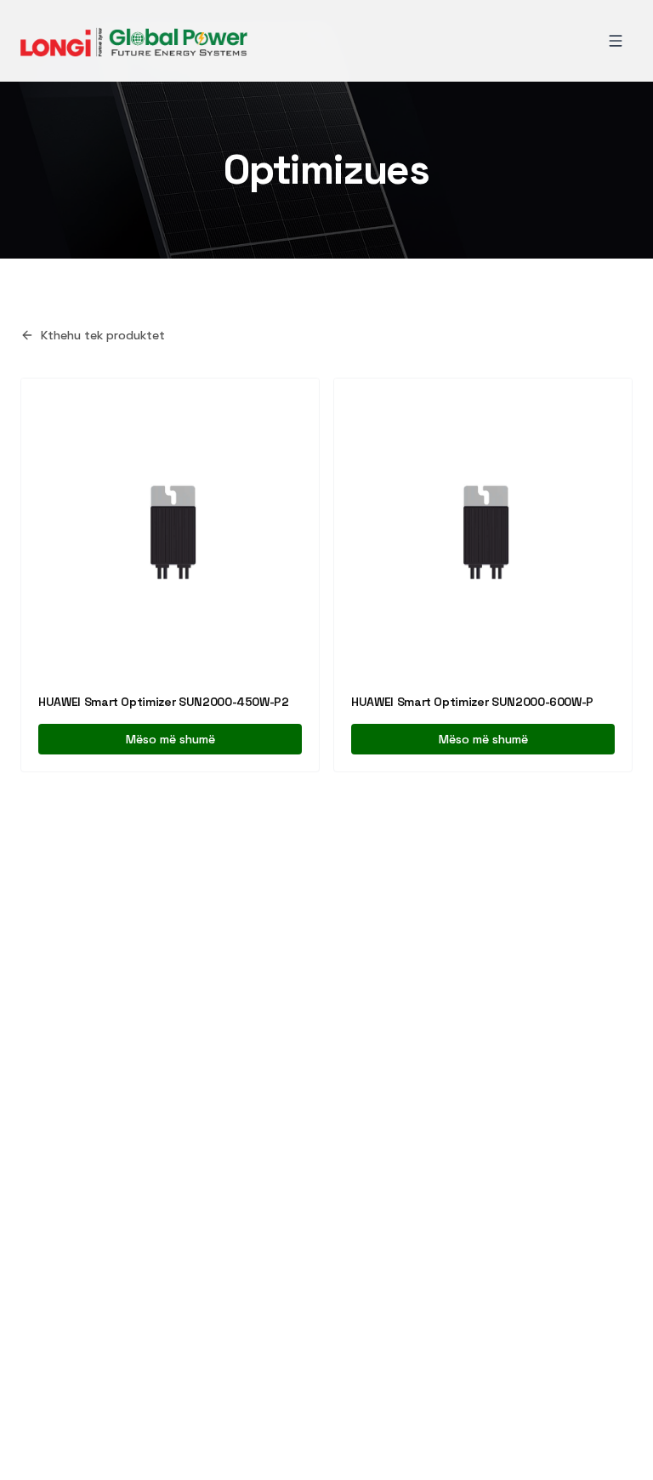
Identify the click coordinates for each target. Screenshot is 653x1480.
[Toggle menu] (616, 41)
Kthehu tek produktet (103, 335)
